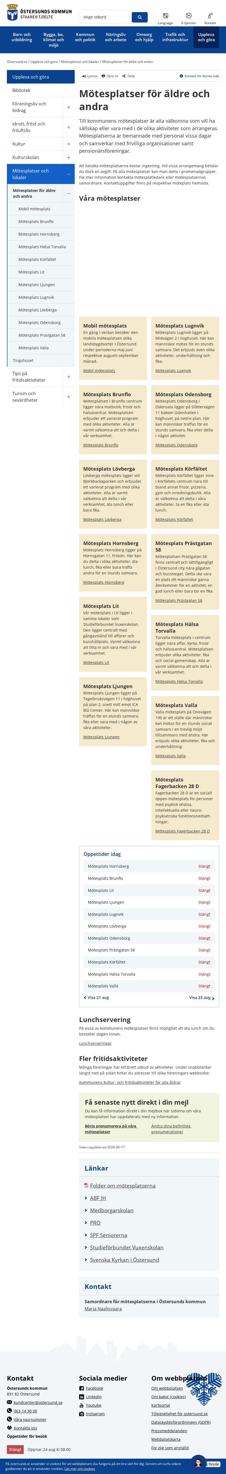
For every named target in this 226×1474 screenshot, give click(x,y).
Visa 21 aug (98, 997)
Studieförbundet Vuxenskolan (152, 1247)
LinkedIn (116, 1396)
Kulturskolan (25, 157)
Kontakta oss (25, 1428)
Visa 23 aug (200, 997)
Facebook (116, 1388)
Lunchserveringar (95, 1043)
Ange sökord (95, 16)
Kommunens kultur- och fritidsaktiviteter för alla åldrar (130, 1082)
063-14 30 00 (25, 1411)
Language (165, 23)
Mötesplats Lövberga (37, 309)
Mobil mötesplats (34, 208)
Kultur (18, 144)
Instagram (116, 1413)
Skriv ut (112, 76)
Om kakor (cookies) (168, 1396)
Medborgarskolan (152, 1210)
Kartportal (160, 1405)
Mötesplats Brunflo (35, 221)
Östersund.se (17, 62)
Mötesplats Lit (31, 272)
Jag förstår (210, 1464)
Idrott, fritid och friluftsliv (28, 127)
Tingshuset (23, 360)
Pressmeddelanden (169, 1430)
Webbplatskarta (166, 1439)
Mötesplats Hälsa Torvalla (42, 246)
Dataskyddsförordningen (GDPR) (181, 1422)
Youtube (116, 1405)
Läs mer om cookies (79, 1468)
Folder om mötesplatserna (152, 1185)
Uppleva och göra (44, 62)
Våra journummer (30, 1419)
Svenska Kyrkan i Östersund (152, 1259)
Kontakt (210, 23)
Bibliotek (21, 90)
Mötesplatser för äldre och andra (34, 193)
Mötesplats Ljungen (36, 284)
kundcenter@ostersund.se (38, 1402)
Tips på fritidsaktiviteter (28, 376)
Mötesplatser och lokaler (80, 62)
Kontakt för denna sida (202, 76)
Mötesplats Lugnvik (36, 297)
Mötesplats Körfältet (37, 259)
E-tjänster (190, 22)
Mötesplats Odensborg (39, 322)
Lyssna (92, 76)
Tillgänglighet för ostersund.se (179, 1413)
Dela (131, 76)
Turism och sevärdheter (25, 396)
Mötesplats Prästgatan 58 (41, 335)
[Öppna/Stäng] (69, 107)
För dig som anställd (170, 1447)
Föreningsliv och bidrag (29, 107)
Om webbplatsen (167, 1388)
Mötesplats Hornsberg (39, 234)
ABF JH (152, 1197)
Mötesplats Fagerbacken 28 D (182, 831)
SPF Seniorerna (152, 1235)
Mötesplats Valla (33, 347)
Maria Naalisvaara (103, 1309)
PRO (152, 1222)
